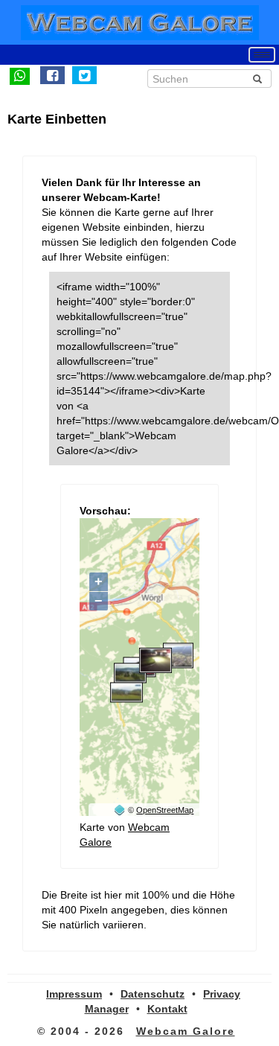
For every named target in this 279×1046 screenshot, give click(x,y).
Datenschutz (153, 994)
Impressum (74, 994)
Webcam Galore (185, 1031)
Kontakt (167, 1009)
